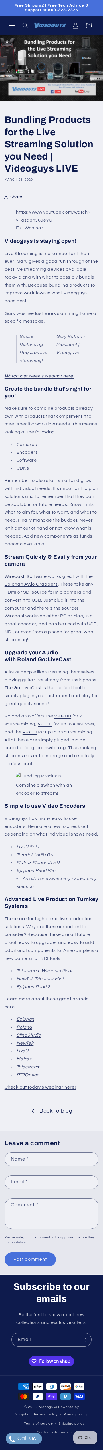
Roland (24, 1027)
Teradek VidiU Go (35, 854)
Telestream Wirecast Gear (45, 970)
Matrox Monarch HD (38, 862)
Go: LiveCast (28, 687)
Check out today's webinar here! (40, 1087)
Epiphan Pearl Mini (36, 870)
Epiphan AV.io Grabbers (31, 584)
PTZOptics (28, 1075)
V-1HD (45, 724)
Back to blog (55, 1111)
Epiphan (25, 1019)
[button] (12, 25)
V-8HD (30, 732)
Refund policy (46, 1414)
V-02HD (62, 716)
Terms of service (38, 1423)
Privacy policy (76, 1414)
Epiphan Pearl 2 (33, 986)
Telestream (29, 1067)
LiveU (23, 1051)
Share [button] (16, 197)
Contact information (54, 1432)
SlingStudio (29, 1035)
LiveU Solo (28, 846)
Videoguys (48, 1407)
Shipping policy (71, 1423)
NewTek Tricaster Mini (40, 978)
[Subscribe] (84, 1340)
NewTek (25, 1043)
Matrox (24, 1059)
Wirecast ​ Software (26, 576)
